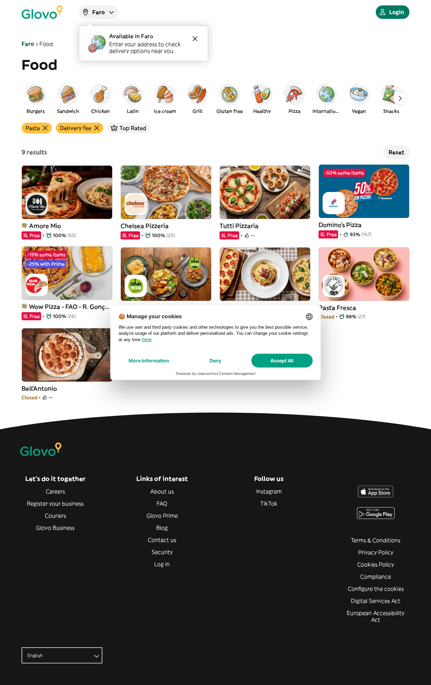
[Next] (400, 98)
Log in (162, 564)
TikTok (268, 503)
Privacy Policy (375, 552)
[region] (215, 98)
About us (162, 491)
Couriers (55, 515)
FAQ (162, 503)
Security (162, 552)
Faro (28, 43)
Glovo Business (55, 527)
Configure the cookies (376, 588)
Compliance (375, 576)
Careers (55, 491)
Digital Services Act (375, 600)
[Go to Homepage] (42, 12)
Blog (162, 527)
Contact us (162, 539)
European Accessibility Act (375, 616)
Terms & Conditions (375, 540)
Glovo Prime (162, 515)
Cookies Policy (375, 564)
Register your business (55, 503)
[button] (36, 98)
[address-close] (195, 38)
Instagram (269, 491)
